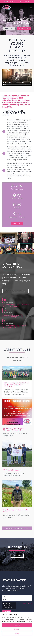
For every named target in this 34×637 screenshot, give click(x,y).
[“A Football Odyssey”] (17, 441)
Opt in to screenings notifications (7, 606)
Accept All (17, 625)
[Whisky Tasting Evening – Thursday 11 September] (17, 400)
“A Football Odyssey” (12, 470)
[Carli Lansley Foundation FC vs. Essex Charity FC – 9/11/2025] (17, 367)
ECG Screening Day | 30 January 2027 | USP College (16, 305)
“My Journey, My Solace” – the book (16, 511)
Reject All (17, 633)
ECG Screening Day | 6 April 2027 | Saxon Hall (14, 326)
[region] (17, 624)
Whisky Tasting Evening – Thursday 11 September (14, 429)
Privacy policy (27, 603)
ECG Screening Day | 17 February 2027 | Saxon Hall (14, 316)
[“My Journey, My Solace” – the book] (17, 481)
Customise (17, 629)
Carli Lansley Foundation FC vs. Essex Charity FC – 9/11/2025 (16, 384)
